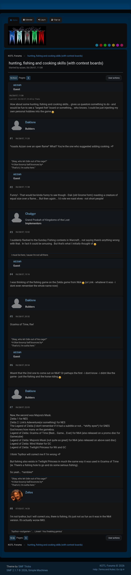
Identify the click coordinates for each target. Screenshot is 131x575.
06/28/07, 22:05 (23, 407)
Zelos (29, 492)
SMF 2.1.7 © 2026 (17, 570)
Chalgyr (30, 214)
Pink (121, 45)
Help (95, 569)
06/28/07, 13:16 (23, 274)
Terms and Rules (107, 569)
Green (105, 45)
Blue (109, 45)
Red (101, 45)
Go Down (13, 78)
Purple (117, 45)
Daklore (30, 122)
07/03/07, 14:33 (23, 509)
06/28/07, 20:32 (23, 316)
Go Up (12, 538)
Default (96, 45)
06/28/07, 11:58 (23, 187)
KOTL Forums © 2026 (112, 565)
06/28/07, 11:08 (16, 95)
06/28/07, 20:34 (23, 365)
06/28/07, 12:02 (23, 232)
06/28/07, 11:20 (23, 138)
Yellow (113, 45)
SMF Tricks (24, 566)
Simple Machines (38, 570)
